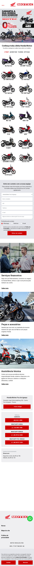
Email (24, 192)
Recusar (25, 562)
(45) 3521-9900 (18, 389)
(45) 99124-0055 (18, 404)
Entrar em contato (17, 202)
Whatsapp (6, 192)
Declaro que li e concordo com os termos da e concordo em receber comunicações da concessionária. (16, 197)
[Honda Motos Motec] (21, 4)
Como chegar (18, 375)
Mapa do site (5, 530)
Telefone (15, 192)
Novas (3, 526)
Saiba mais (5, 257)
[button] (2, 10)
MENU (3, 5)
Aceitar (8, 562)
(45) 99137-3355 (18, 411)
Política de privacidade (5, 536)
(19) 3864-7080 (18, 396)
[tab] (6, 21)
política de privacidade (21, 557)
